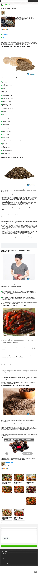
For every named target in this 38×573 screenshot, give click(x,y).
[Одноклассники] (4, 29)
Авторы (2, 556)
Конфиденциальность (3, 569)
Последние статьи (4, 551)
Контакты (2, 558)
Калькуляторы (3, 553)
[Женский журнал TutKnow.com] (7, 4)
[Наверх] (35, 572)
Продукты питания (3, 16)
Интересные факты (5, 38)
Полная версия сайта (4, 563)
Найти (27, 1)
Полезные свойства (5, 34)
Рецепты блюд (4, 37)
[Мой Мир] (7, 29)
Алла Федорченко (9, 462)
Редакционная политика (5, 560)
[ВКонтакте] (2, 29)
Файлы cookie (2, 570)
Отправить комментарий (19, 545)
